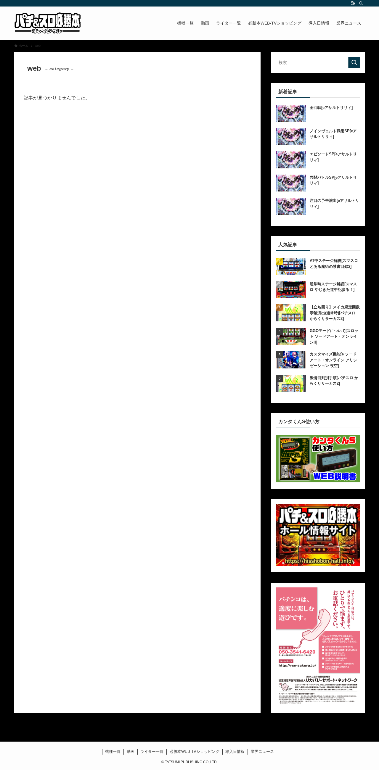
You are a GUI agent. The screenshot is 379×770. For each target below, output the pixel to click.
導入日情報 (235, 751)
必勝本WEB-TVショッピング (194, 751)
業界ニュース (262, 751)
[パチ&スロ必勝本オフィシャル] (47, 23)
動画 (130, 751)
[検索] (361, 3)
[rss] (353, 3)
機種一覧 (113, 751)
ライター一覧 (151, 751)
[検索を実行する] (354, 62)
